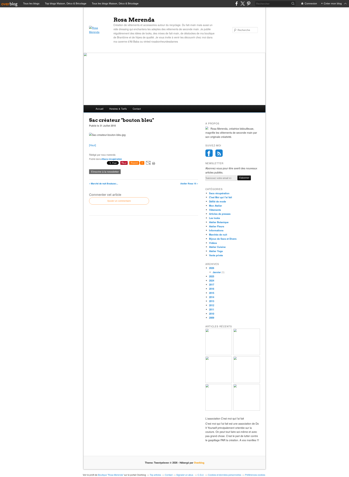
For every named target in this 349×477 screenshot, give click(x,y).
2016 (211, 288)
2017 (211, 284)
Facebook (209, 153)
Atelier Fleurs (216, 226)
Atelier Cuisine (217, 247)
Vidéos (213, 243)
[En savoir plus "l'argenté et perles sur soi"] (218, 409)
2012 (211, 305)
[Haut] (92, 145)
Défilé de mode (217, 201)
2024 (211, 280)
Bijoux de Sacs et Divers (222, 238)
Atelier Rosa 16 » (189, 183)
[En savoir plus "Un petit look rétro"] (218, 354)
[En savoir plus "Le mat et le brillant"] (246, 354)
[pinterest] (248, 3)
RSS (219, 153)
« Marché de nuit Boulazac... (103, 183)
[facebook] (236, 3)
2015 (211, 293)
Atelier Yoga (216, 251)
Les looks (214, 218)
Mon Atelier (215, 205)
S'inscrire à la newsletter (105, 171)
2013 (211, 301)
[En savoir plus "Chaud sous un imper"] (246, 382)
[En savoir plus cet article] (246, 409)
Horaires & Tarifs (118, 108)
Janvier (217, 272)
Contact (137, 108)
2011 (211, 309)
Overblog (199, 462)
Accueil (99, 108)
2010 (211, 313)
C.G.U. (201, 474)
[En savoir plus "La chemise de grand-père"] (218, 382)
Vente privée (216, 255)
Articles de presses (219, 213)
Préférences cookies (255, 474)
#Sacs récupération (111, 159)
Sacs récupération (219, 193)
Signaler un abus (185, 474)
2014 (211, 297)
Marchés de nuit (218, 234)
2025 (211, 276)
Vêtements (215, 209)
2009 (211, 317)
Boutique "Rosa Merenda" (111, 474)
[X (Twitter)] (242, 3)
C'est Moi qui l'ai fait (220, 197)
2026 (211, 268)
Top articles (155, 474)
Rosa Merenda (134, 19)
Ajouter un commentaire (119, 201)
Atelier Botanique (218, 222)
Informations (216, 230)
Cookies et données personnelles (224, 474)
